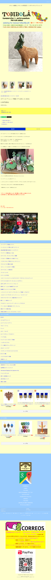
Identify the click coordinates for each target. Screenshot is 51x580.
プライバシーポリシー (37, 513)
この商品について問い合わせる (7, 122)
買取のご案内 (3, 381)
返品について (3, 110)
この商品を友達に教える (6, 120)
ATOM (29, 515)
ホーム (2, 91)
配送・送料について (16, 513)
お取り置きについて (5, 378)
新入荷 (5, 92)
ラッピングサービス (5, 373)
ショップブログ (23, 515)
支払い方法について (9, 513)
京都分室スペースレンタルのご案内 (8, 364)
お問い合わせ (3, 511)
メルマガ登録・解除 (45, 513)
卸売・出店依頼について (6, 376)
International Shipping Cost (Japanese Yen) (10, 370)
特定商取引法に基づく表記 (6, 112)
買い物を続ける (4, 124)
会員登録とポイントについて (7, 367)
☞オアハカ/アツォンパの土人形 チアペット (24, 91)
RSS (27, 515)
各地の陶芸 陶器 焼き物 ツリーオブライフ (10, 91)
